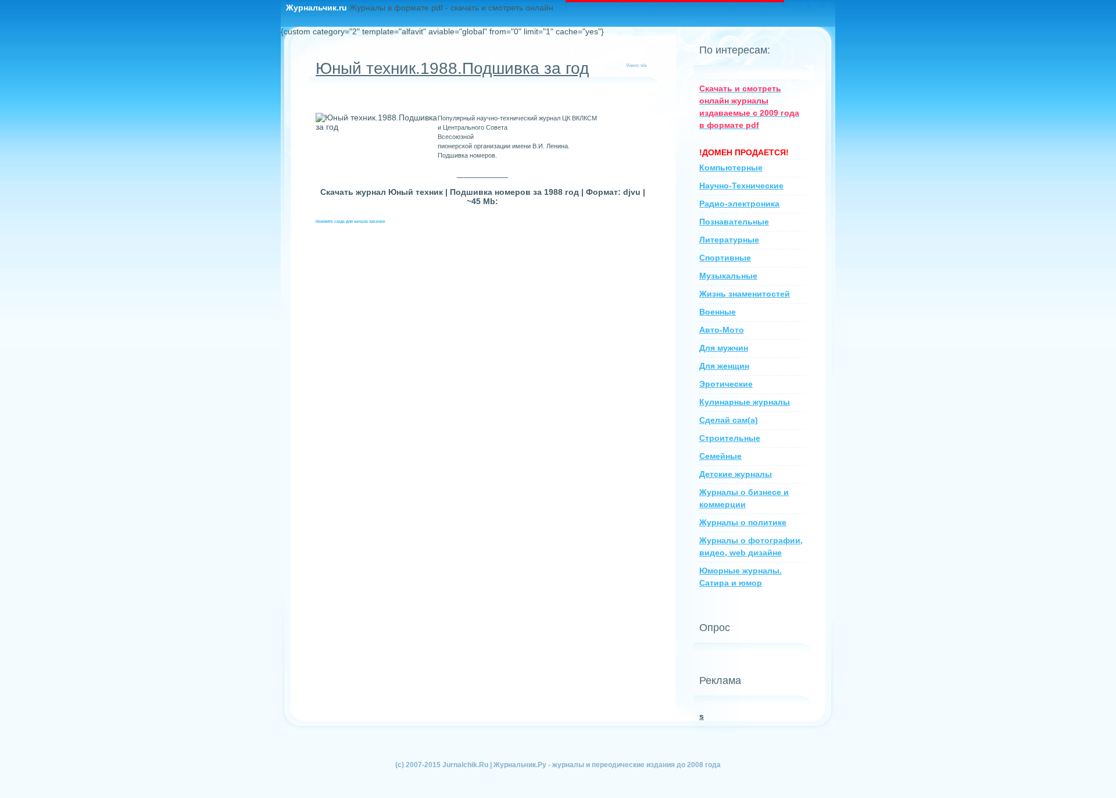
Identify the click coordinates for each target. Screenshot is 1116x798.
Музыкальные (728, 275)
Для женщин (724, 365)
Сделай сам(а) (728, 420)
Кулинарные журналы (744, 402)
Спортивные (725, 257)
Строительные (729, 438)
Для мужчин (723, 347)
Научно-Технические (741, 185)
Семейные (720, 456)
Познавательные (734, 221)
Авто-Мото (721, 329)
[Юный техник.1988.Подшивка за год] (377, 122)
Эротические (726, 384)
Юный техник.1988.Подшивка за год (452, 68)
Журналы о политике (742, 522)
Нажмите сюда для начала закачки (350, 221)
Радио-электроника (739, 203)
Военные (717, 311)
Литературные (729, 239)
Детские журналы (735, 474)
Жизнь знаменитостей (744, 293)
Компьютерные (731, 167)
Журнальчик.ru (317, 7)
